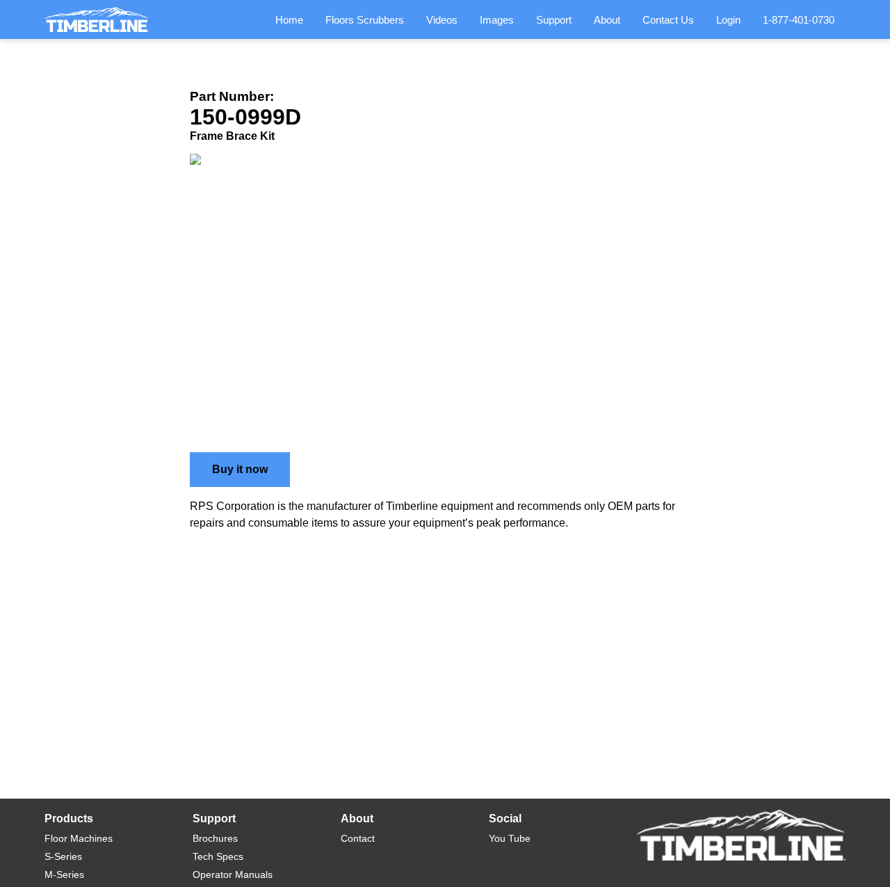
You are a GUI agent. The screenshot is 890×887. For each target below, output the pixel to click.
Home (289, 20)
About (607, 20)
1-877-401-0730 (798, 20)
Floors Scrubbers (364, 20)
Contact (358, 838)
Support (554, 20)
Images (497, 20)
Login (728, 20)
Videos (442, 20)
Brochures (215, 838)
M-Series (64, 874)
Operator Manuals (233, 874)
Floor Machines (78, 838)
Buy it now (240, 469)
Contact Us (668, 20)
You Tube (510, 838)
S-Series (63, 856)
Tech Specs (218, 856)
